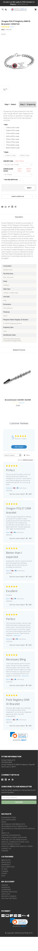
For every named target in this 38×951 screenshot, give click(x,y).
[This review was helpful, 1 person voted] (26, 538)
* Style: (6, 152)
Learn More (19, 161)
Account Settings (9, 898)
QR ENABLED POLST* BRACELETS (14, 826)
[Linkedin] (12, 206)
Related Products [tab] (19, 350)
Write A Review (19, 447)
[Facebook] (2, 780)
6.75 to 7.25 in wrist (12, 139)
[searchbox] (10, 455)
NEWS (3, 822)
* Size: (5, 125)
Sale (3, 876)
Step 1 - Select (10, 104)
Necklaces (6, 862)
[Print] (6, 206)
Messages (5, 887)
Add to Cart (19, 378)
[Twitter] (9, 206)
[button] (19, 16)
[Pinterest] (15, 206)
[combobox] (26, 460)
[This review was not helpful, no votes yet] (30, 494)
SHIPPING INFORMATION (11, 835)
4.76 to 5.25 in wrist (12, 127)
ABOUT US (5, 833)
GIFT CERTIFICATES (8, 820)
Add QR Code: (8, 161)
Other (4, 873)
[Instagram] (6, 780)
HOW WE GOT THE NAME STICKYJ (14, 840)
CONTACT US (6, 848)
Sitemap (4, 851)
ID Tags (4, 869)
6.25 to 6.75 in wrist (12, 136)
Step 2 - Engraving (27, 104)
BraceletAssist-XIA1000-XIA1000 (18, 400)
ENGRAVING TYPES (8, 817)
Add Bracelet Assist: (8, 170)
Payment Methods (9, 892)
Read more (17, 635)
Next (29, 188)
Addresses (6, 889)
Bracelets (5, 860)
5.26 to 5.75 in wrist (12, 130)
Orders (4, 885)
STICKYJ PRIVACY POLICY (10, 844)
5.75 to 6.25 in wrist (12, 133)
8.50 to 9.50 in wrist (12, 148)
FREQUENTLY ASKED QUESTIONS (14, 837)
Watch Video (28, 170)
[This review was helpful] (26, 645)
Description (19, 217)
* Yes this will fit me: (10, 180)
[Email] (2, 206)
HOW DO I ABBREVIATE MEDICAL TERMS (17, 846)
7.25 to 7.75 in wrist (12, 142)
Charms (4, 871)
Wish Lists (5, 894)
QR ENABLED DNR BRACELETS (13, 824)
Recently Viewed (8, 896)
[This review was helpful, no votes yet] (26, 494)
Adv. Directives (7, 867)
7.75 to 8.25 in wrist (12, 145)
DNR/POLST (5, 865)
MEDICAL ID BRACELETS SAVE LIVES (15, 842)
